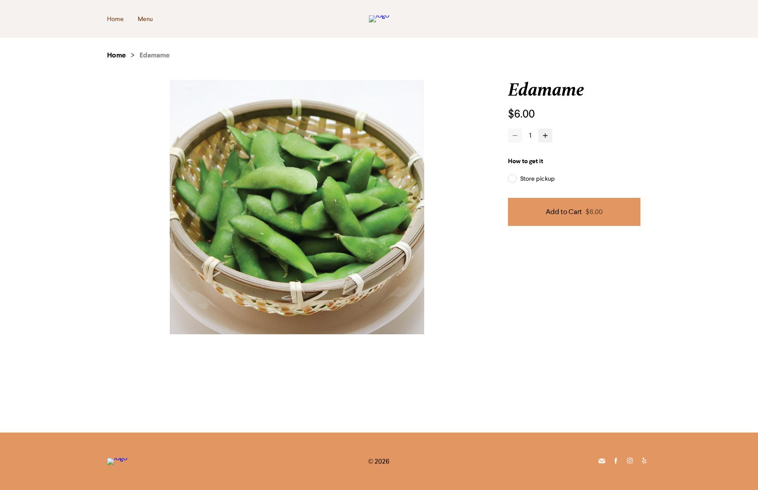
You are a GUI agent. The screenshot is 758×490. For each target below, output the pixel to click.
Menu (145, 19)
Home (115, 19)
